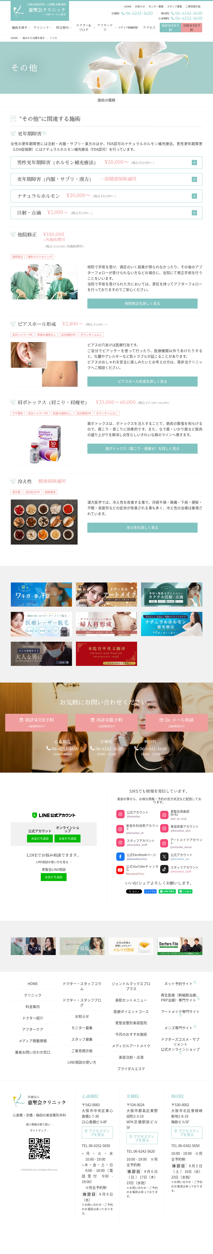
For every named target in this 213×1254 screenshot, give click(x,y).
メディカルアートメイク (131, 1045)
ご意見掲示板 (82, 1050)
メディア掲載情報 (128, 27)
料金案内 (62, 27)
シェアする (150, 891)
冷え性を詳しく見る (142, 527)
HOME (33, 983)
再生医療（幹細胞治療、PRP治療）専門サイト (180, 997)
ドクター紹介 (32, 1018)
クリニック (41, 27)
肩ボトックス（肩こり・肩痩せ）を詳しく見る (142, 448)
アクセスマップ (99, 1132)
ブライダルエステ (131, 1068)
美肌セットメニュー (131, 1000)
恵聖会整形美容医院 (131, 1022)
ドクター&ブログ (83, 27)
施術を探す (19, 27)
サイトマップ (38, 1130)
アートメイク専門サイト (180, 1011)
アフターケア (105, 27)
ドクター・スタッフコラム (82, 986)
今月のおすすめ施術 (131, 1034)
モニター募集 (82, 1027)
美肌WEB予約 (192, 27)
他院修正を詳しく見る (142, 303)
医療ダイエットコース (131, 1011)
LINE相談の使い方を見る (52, 862)
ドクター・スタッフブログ (82, 1002)
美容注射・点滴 (131, 1057)
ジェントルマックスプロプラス (131, 986)
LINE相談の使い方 (82, 1062)
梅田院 (177, 1096)
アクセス (149, 27)
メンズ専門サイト (178, 1027)
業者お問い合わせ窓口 (32, 1052)
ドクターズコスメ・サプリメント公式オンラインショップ (180, 1044)
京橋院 (132, 1096)
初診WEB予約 (170, 27)
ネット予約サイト (178, 983)
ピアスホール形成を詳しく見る (142, 381)
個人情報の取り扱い (38, 1124)
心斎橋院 (90, 1096)
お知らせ (82, 1016)
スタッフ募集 (82, 1039)
